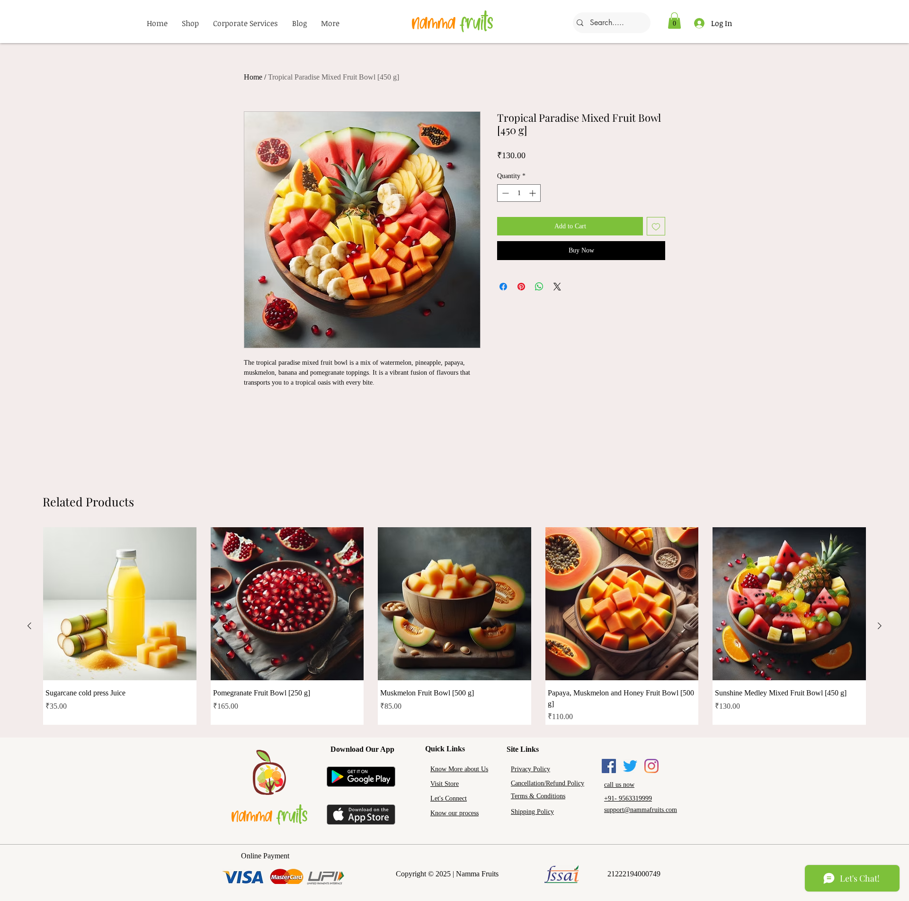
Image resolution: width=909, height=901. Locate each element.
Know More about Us (459, 769)
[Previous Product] (29, 625)
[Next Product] (879, 625)
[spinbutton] (518, 193)
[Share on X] (557, 286)
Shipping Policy (532, 811)
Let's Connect (448, 798)
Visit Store (444, 783)
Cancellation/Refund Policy (547, 783)
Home (253, 77)
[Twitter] (630, 766)
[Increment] (533, 193)
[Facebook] (609, 766)
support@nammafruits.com (640, 809)
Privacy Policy (530, 769)
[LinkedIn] (651, 766)
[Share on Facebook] (503, 286)
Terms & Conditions (538, 796)
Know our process (454, 813)
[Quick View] (119, 604)
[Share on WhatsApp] (539, 286)
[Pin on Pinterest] (521, 286)
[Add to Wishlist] (656, 226)
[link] (674, 20)
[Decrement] (504, 193)
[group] (454, 626)
